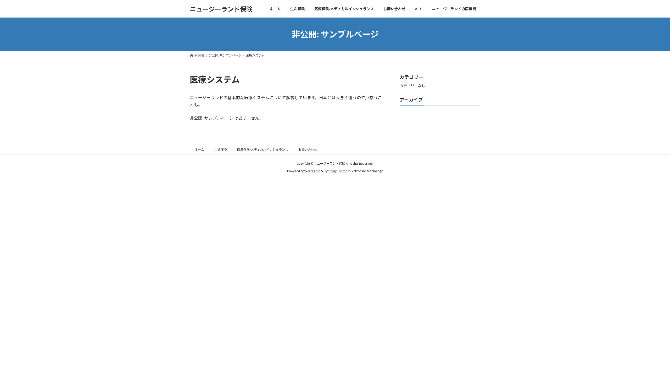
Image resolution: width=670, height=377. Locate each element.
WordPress (312, 171)
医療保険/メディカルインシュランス (262, 150)
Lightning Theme (335, 171)
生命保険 (220, 150)
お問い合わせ (307, 150)
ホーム (199, 150)
